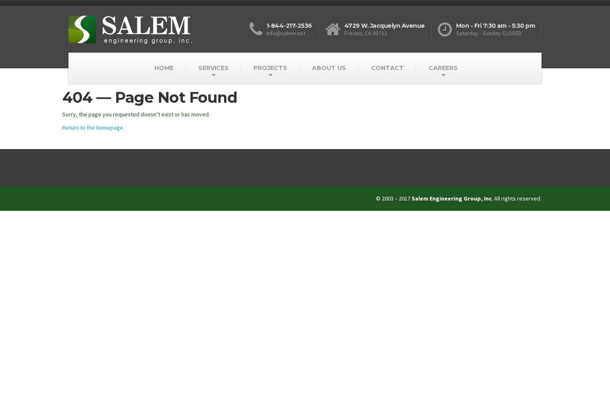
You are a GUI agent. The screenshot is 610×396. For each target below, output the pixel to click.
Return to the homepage (92, 127)
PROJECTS (270, 68)
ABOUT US (329, 68)
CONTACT (387, 68)
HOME (163, 68)
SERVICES (213, 68)
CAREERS (443, 68)
